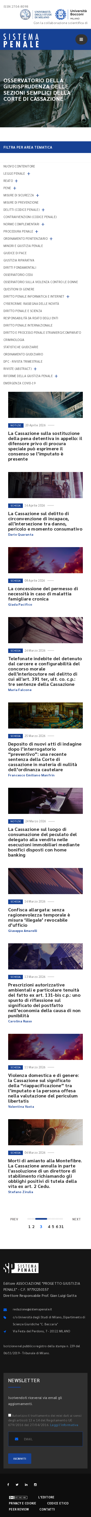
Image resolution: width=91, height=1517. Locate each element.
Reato (8, 181)
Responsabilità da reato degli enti (31, 318)
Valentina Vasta (21, 1106)
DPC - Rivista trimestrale (23, 361)
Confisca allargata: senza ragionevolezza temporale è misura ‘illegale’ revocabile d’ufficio (39, 917)
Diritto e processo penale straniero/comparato (42, 332)
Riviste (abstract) (18, 369)
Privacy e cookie (22, 1503)
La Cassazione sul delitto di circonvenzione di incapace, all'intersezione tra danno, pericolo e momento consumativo (45, 521)
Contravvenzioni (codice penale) (30, 217)
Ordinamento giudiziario (23, 354)
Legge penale (14, 173)
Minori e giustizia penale (23, 246)
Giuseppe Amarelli (22, 930)
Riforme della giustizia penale (28, 376)
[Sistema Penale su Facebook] (8, 1484)
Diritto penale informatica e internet (34, 296)
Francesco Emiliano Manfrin (31, 775)
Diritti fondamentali (20, 267)
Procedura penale (18, 231)
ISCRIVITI (19, 1458)
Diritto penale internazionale (28, 325)
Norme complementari (21, 224)
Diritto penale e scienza (23, 311)
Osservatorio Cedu (18, 275)
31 (61, 1226)
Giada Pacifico (20, 604)
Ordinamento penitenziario (26, 238)
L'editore (46, 1497)
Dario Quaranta (21, 534)
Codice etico (58, 1503)
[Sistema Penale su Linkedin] (26, 1484)
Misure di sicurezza (19, 195)
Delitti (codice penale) (22, 210)
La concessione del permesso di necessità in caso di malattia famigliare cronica (43, 593)
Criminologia (14, 340)
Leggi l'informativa (64, 1425)
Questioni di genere (19, 289)
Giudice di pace (15, 253)
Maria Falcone (20, 689)
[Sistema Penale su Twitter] (17, 1484)
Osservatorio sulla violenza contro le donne (41, 282)
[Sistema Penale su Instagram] (35, 1484)
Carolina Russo (20, 1021)
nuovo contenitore (19, 166)
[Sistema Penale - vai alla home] (21, 40)
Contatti (47, 1509)
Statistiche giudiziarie (21, 347)
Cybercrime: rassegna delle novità (31, 303)
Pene (7, 188)
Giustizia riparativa (19, 260)
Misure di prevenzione (21, 202)
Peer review (19, 1509)
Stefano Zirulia (20, 1192)
